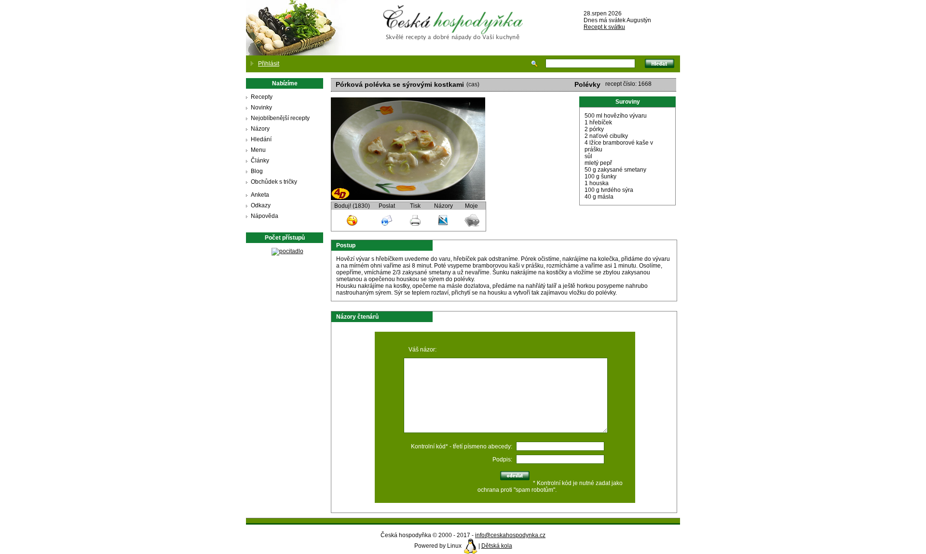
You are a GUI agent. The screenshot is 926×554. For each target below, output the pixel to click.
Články (260, 160)
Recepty (261, 97)
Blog (257, 171)
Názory (260, 128)
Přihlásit (268, 63)
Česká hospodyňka (454, 15)
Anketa (260, 194)
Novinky (261, 107)
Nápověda (264, 216)
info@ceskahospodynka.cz (510, 535)
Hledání (261, 139)
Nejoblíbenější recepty (280, 118)
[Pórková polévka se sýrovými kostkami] (408, 198)
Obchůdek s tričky (274, 181)
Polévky (587, 84)
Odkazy (261, 205)
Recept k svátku (604, 27)
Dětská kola (496, 545)
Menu (258, 150)
